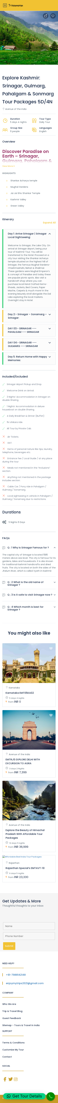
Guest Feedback (11, 1018)
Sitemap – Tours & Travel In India (21, 1025)
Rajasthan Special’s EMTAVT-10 (25, 868)
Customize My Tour (13, 1049)
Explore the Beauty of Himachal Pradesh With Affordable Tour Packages (25, 834)
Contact (7, 1056)
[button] (24, 1096)
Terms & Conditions (13, 1042)
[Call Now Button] (50, 1096)
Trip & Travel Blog (12, 1011)
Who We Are (9, 1004)
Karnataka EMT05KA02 (20, 693)
